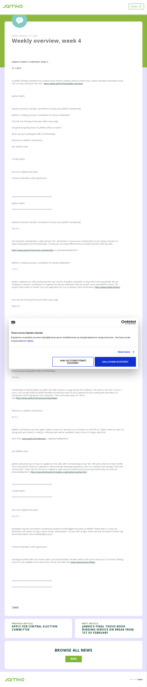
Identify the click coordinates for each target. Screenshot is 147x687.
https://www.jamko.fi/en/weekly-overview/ (63, 83)
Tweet (15, 607)
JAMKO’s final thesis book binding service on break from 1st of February (108, 630)
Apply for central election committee (35, 628)
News (73, 658)
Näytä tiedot (124, 352)
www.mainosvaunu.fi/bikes (83, 562)
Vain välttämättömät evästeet (73, 361)
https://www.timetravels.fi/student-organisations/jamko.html (59, 472)
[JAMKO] (13, 5)
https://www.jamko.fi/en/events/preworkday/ (36, 398)
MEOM (140, 679)
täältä (30, 340)
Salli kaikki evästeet (115, 362)
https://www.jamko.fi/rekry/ (107, 287)
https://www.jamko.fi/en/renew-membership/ (33, 250)
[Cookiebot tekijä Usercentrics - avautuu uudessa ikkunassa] (123, 322)
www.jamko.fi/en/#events (34, 438)
